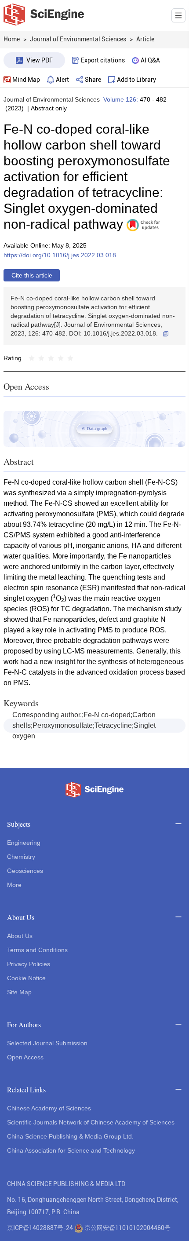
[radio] (32, 358)
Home (12, 39)
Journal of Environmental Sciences (52, 99)
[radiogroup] (51, 358)
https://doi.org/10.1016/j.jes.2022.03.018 (60, 255)
